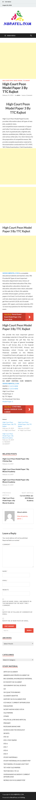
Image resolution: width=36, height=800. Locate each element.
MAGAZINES (8, 706)
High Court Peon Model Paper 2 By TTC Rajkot (9, 424)
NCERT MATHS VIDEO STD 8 (14, 709)
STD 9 (6, 754)
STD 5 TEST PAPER (10, 740)
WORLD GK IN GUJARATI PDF (14, 780)
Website (5, 590)
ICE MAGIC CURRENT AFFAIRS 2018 (17, 702)
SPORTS (6, 733)
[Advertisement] (18, 61)
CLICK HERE (13, 386)
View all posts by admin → (22, 517)
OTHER (6, 716)
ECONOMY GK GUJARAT (13, 682)
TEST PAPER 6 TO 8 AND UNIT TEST (16, 764)
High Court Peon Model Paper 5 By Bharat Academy (8, 436)
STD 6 (6, 743)
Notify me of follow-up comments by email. (17, 613)
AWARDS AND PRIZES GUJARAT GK (16, 675)
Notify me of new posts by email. (15, 621)
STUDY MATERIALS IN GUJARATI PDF (17, 761)
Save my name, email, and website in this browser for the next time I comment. (16, 603)
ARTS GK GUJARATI (11, 672)
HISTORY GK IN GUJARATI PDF (15, 699)
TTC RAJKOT (26, 80)
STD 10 (6, 737)
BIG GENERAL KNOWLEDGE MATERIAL (18, 678)
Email (5, 580)
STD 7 (6, 747)
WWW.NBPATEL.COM (10, 273)
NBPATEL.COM (19, 794)
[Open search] (31, 35)
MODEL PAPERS (18, 80)
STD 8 (6, 750)
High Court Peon (7, 80)
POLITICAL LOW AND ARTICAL (15, 720)
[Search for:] (18, 630)
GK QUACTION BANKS (12, 692)
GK (5, 689)
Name (5, 571)
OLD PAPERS (8, 713)
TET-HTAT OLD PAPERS (12, 767)
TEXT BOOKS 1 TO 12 (11, 771)
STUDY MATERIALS (10, 757)
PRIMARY (7, 723)
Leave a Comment (27, 95)
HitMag (22, 797)
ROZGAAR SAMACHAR (12, 726)
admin (18, 95)
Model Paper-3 (7, 401)
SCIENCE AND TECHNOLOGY (14, 730)
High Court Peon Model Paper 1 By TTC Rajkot (25, 424)
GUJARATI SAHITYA (11, 696)
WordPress (13, 797)
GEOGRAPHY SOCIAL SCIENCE (15, 685)
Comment (6, 544)
